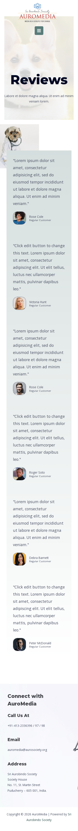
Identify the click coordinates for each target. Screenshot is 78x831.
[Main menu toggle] (39, 30)
